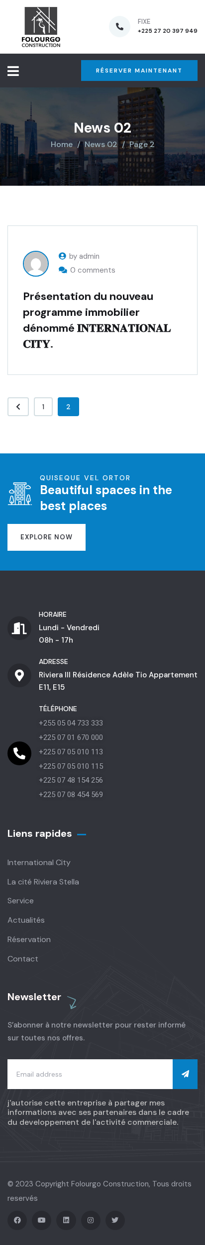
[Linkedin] (66, 1220)
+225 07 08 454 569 (71, 794)
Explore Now (46, 537)
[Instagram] (91, 1220)
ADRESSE (53, 661)
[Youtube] (41, 1220)
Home (62, 144)
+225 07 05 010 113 (71, 751)
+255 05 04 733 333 (71, 723)
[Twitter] (115, 1220)
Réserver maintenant (139, 70)
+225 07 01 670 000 (71, 737)
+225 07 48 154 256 (71, 780)
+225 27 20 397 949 (168, 31)
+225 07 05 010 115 (71, 766)
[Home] (41, 27)
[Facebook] (17, 1220)
